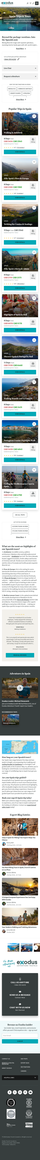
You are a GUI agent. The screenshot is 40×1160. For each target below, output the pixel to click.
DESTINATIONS (25, 1067)
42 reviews (20, 238)
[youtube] (30, 1092)
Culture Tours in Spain (20, 526)
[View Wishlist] (31, 3)
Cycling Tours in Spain (20, 531)
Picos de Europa (10, 578)
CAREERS (23, 1071)
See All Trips (20, 515)
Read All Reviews (20, 655)
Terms (28, 1049)
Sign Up (20, 1041)
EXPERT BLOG (25, 1063)
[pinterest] (25, 1092)
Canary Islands (15, 93)
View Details (20, 152)
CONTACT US (6, 1059)
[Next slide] (35, 947)
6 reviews (20, 193)
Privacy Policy (22, 1049)
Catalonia (26, 93)
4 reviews (20, 455)
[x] (15, 1092)
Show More (20, 99)
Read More (20, 49)
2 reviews (20, 501)
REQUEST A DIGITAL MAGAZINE (8, 1063)
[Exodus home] (7, 3)
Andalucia (12, 88)
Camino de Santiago (25, 88)
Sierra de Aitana (23, 600)
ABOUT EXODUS (7, 1068)
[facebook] (10, 1092)
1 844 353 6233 (33, 3)
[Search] (28, 3)
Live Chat (7, 68)
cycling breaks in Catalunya (12, 764)
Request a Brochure (12, 76)
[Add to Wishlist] (34, 116)
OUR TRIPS (24, 1059)
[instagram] (20, 1092)
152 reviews (20, 147)
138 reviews (20, 284)
